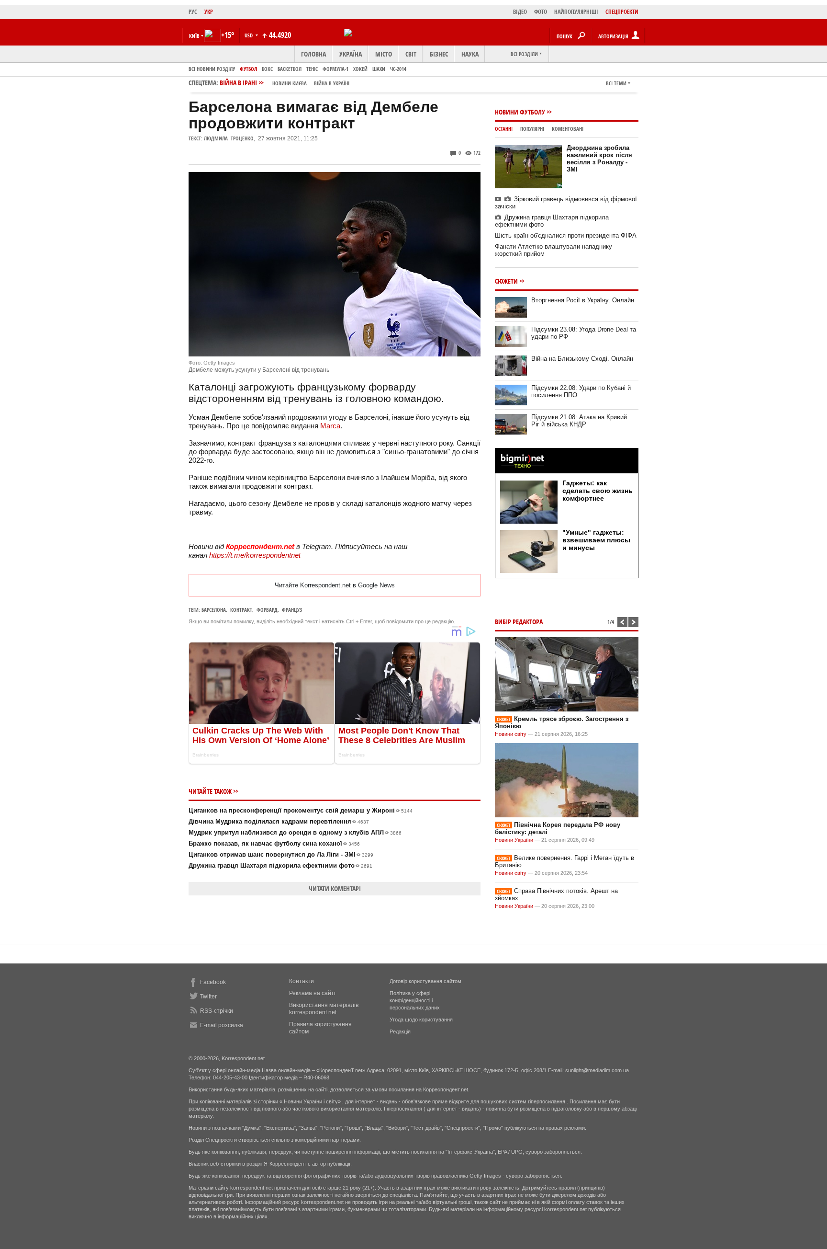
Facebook (213, 982)
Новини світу (510, 734)
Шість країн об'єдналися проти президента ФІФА (566, 235)
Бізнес (439, 53)
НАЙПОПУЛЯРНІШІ (576, 12)
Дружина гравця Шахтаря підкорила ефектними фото (280, 865)
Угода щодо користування (421, 1019)
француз (292, 609)
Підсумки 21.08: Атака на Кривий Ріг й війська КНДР (579, 420)
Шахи (378, 68)
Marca (330, 426)
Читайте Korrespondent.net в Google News (335, 585)
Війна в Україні (331, 83)
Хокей (360, 68)
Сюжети (506, 281)
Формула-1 (335, 68)
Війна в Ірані (284, 82)
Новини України (514, 840)
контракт (241, 609)
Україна (350, 53)
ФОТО (540, 12)
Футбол (248, 68)
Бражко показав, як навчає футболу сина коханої (274, 843)
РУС (193, 12)
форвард (267, 609)
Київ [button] (194, 35)
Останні (504, 128)
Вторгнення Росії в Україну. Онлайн (582, 300)
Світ (410, 53)
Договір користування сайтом (425, 981)
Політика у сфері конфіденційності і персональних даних (415, 1000)
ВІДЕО (520, 12)
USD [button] (249, 35)
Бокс (267, 68)
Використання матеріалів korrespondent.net (323, 1009)
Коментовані (567, 128)
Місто (383, 53)
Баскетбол (290, 68)
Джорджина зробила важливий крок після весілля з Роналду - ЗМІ (599, 158)
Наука (470, 53)
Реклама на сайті (312, 993)
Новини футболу (520, 111)
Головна (313, 53)
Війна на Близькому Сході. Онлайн (582, 358)
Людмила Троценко (229, 138)
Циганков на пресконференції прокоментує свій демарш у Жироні (301, 810)
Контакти (301, 981)
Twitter (208, 996)
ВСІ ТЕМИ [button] (616, 83)
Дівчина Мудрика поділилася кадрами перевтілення (279, 821)
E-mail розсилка (221, 1025)
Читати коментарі (335, 888)
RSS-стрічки (216, 1011)
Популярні (532, 128)
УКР (208, 12)
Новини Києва (289, 83)
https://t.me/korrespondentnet (255, 555)
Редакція (400, 1031)
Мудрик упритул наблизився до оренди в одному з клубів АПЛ (295, 832)
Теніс (312, 68)
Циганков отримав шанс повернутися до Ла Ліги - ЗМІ (281, 854)
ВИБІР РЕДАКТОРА (519, 621)
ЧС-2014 (398, 68)
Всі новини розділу (212, 68)
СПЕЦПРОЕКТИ (621, 12)
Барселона (213, 609)
